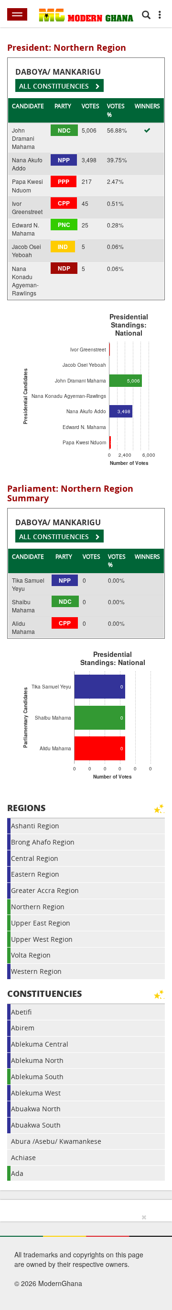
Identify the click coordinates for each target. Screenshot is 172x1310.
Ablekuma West (36, 1092)
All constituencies (55, 85)
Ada (17, 1173)
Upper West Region (42, 939)
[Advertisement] (83, 1260)
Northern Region (37, 906)
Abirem (22, 1027)
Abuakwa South (36, 1124)
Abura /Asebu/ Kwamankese (56, 1141)
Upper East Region (40, 922)
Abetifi (21, 1011)
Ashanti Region (35, 825)
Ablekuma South (37, 1076)
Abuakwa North (36, 1108)
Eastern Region (35, 874)
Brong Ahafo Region (43, 842)
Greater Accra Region (45, 890)
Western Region (36, 971)
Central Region (34, 858)
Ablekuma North (37, 1060)
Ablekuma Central (39, 1044)
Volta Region (31, 955)
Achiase (23, 1157)
